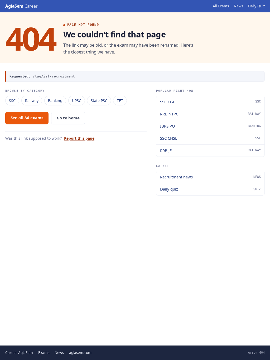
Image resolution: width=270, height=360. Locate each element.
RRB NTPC (210, 113)
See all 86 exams (27, 117)
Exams (43, 352)
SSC (12, 100)
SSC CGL (210, 101)
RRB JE (210, 150)
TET (120, 100)
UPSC (76, 100)
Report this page (79, 138)
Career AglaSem (19, 352)
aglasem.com (80, 352)
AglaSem (21, 6)
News (238, 6)
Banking (55, 100)
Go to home (68, 117)
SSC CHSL (210, 138)
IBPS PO (210, 126)
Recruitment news (210, 176)
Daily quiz (210, 189)
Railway (31, 100)
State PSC (99, 100)
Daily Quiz (256, 6)
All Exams (221, 6)
